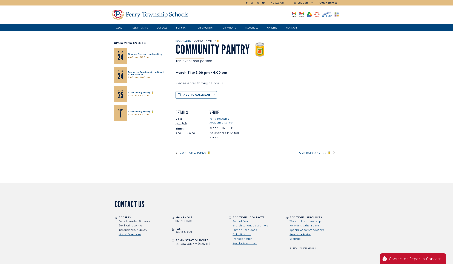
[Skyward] (327, 14)
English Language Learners (250, 225)
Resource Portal (300, 234)
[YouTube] (263, 2)
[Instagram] (257, 2)
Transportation (242, 239)
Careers (272, 27)
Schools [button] (162, 27)
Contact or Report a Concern (415, 258)
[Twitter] (252, 2)
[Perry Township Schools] (118, 15)
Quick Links (327, 2)
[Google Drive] (309, 14)
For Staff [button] (182, 27)
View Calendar (124, 126)
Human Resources (245, 230)
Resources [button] (251, 27)
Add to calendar (197, 95)
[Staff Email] (294, 14)
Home (179, 40)
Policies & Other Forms (304, 225)
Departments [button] (140, 27)
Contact (291, 27)
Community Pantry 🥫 (195, 153)
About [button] (120, 27)
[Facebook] (247, 2)
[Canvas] (316, 14)
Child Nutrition (242, 234)
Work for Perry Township (305, 221)
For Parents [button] (229, 27)
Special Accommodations (307, 230)
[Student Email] (301, 14)
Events (188, 40)
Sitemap (295, 239)
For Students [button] (205, 27)
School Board (242, 221)
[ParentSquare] (336, 14)
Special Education (245, 243)
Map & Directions (130, 234)
